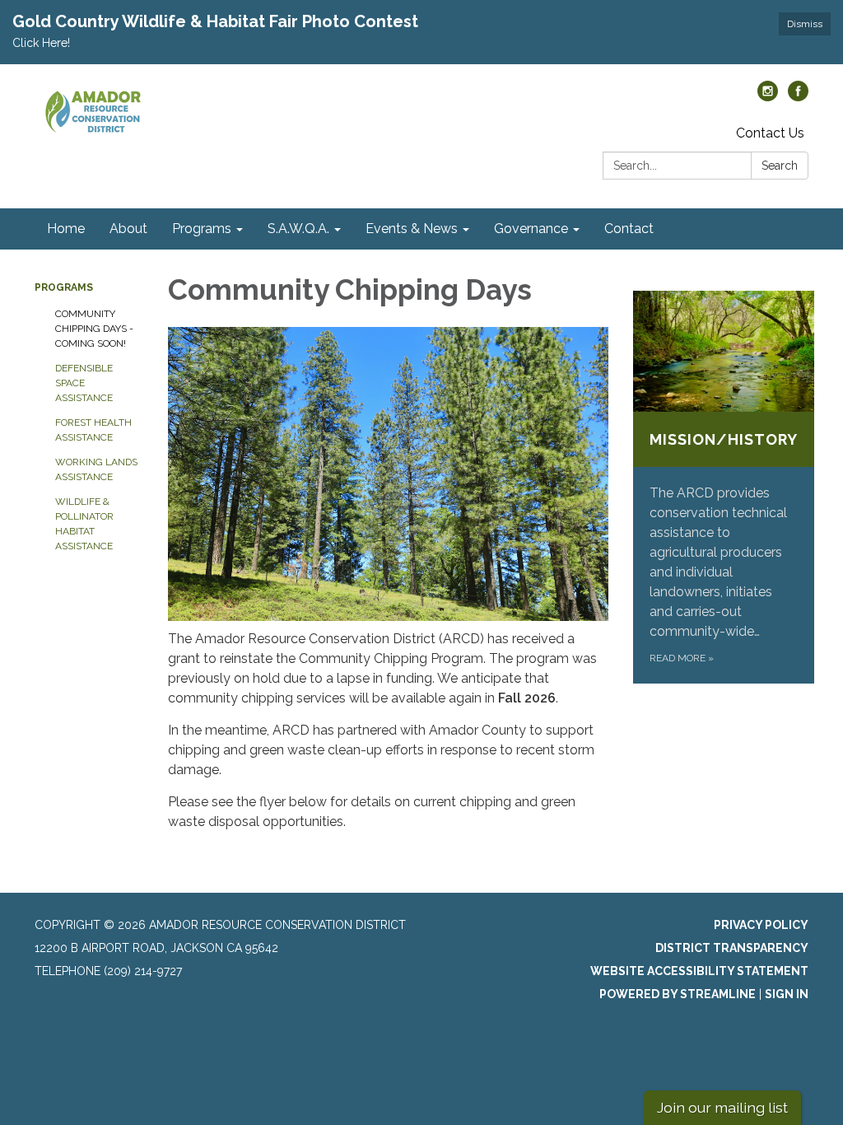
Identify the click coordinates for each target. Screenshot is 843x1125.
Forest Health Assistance (93, 430)
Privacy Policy (761, 924)
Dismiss (804, 24)
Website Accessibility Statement (699, 971)
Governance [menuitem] (531, 228)
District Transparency (731, 948)
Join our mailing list (722, 1107)
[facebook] (798, 97)
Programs (64, 287)
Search (779, 165)
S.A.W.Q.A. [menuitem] (298, 228)
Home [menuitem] (66, 228)
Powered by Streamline (677, 994)
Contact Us (770, 133)
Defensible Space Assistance (84, 383)
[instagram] (767, 97)
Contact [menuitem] (629, 228)
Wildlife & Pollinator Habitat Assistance (84, 524)
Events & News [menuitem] (412, 228)
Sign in (786, 994)
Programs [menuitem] (201, 228)
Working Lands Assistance (96, 469)
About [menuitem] (128, 228)
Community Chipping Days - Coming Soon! (94, 328)
